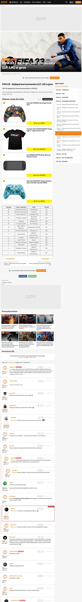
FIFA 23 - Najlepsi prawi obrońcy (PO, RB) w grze (68, 116)
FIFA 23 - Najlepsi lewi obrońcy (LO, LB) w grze (67, 108)
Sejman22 (12, 405)
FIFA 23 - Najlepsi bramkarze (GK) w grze (67, 104)
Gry (21, 2)
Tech (44, 2)
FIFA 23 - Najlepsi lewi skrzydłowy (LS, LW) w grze (68, 141)
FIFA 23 (9, 282)
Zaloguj (78, 2)
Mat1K (13, 508)
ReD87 (11, 563)
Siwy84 (11, 433)
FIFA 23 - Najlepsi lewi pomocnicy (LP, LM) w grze (68, 133)
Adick (11, 482)
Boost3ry (13, 524)
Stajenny (12, 367)
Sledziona (12, 537)
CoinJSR (13, 417)
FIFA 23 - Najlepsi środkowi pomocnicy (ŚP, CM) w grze (68, 125)
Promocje (15, 2)
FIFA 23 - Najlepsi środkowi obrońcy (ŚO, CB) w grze (68, 112)
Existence (12, 496)
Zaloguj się (22, 357)
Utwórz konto (32, 357)
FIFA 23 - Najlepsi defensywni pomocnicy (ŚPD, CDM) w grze (67, 120)
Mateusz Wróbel (6, 74)
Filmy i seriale (36, 2)
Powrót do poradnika (61, 86)
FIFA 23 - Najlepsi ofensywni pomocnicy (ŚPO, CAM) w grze (68, 129)
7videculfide (13, 551)
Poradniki (27, 2)
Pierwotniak (13, 381)
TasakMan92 (14, 600)
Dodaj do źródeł (55, 77)
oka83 (13, 458)
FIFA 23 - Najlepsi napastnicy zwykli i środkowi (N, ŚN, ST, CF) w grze (66, 150)
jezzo (11, 588)
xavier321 (12, 393)
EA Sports (4, 282)
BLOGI (49, 2)
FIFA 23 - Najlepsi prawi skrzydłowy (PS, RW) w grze (68, 145)
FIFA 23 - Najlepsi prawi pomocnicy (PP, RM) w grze (68, 137)
